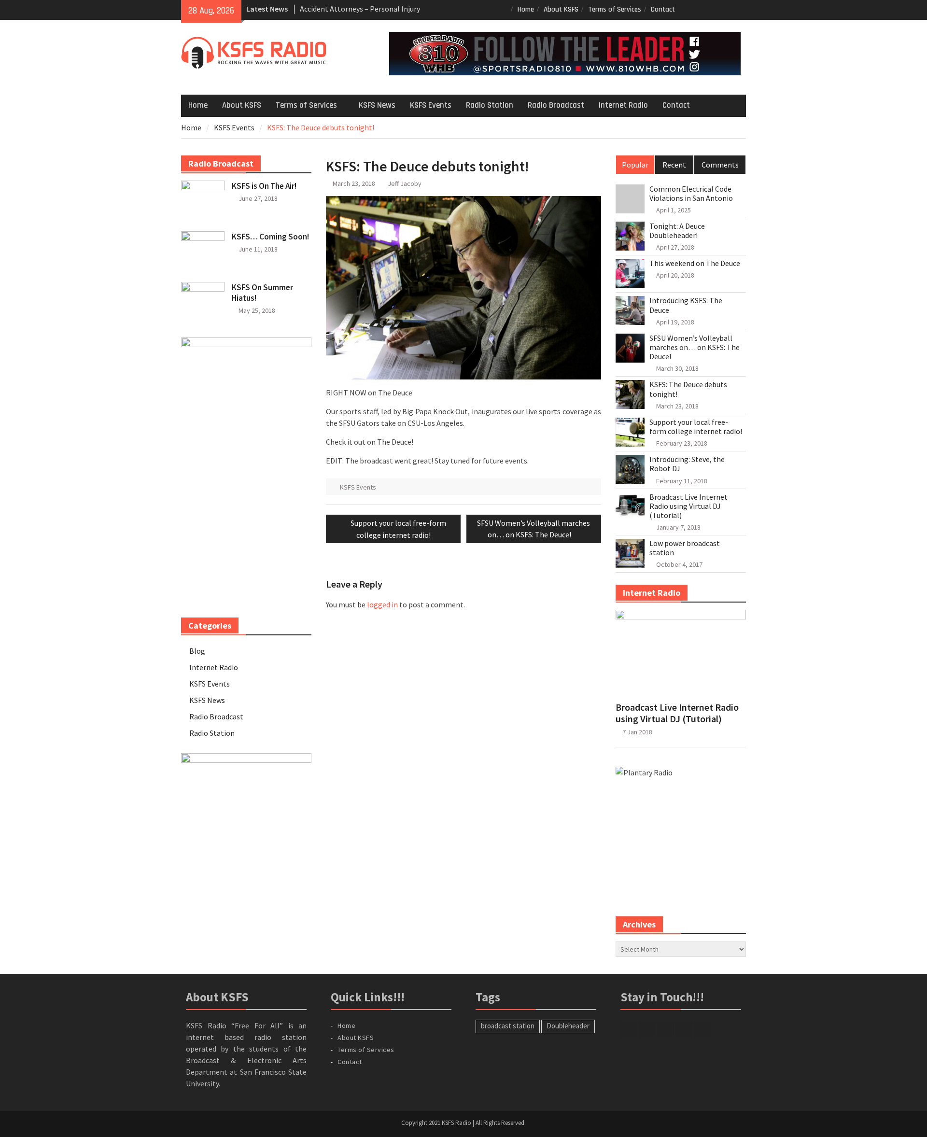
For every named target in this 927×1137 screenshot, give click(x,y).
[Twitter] (699, 9)
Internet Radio (623, 105)
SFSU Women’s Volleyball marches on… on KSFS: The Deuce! (694, 347)
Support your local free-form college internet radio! (695, 427)
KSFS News (377, 105)
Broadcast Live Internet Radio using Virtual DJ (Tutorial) (688, 506)
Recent (674, 164)
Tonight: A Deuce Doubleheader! (677, 231)
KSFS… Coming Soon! (270, 236)
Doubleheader (568, 1025)
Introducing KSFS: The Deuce (685, 305)
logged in (382, 604)
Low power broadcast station (684, 548)
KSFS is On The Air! (264, 186)
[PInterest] (740, 9)
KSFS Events (430, 105)
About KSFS (561, 9)
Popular (635, 164)
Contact (663, 9)
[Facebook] (686, 9)
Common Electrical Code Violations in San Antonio (691, 193)
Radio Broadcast (556, 105)
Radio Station (489, 105)
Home (526, 9)
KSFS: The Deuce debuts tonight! (688, 389)
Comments (720, 164)
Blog (197, 651)
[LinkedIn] (726, 9)
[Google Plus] (713, 9)
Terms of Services (614, 9)
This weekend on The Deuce (694, 263)
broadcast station (507, 1025)
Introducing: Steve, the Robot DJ (687, 464)
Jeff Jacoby (404, 183)
